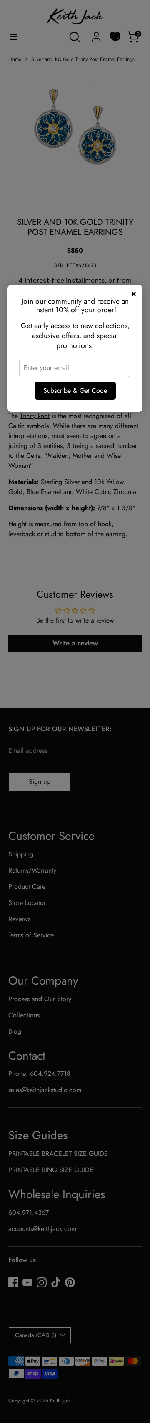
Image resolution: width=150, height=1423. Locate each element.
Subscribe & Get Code (75, 390)
